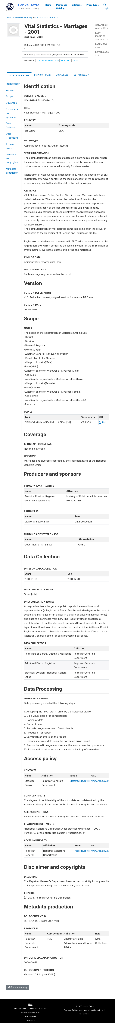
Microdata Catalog (61, 6)
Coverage (11, 102)
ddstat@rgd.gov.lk (80, 780)
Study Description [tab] (19, 75)
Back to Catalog (18, 987)
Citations (77, 5)
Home (48, 5)
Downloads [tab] (62, 75)
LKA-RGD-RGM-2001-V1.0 (46, 18)
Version (10, 90)
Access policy (10, 146)
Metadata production (12, 170)
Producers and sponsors (12, 113)
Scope (9, 96)
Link (104, 422)
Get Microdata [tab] (81, 75)
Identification (13, 83)
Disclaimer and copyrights (12, 158)
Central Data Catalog (22, 18)
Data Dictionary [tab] (42, 75)
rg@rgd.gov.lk (82, 850)
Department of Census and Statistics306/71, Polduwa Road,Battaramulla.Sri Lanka (30, 1014)
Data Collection (11, 125)
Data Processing (12, 135)
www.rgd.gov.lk (100, 780)
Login (106, 8)
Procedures (92, 5)
